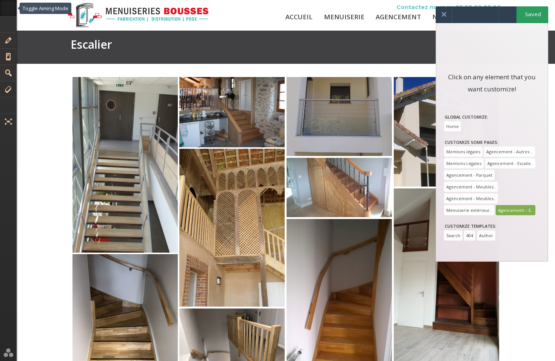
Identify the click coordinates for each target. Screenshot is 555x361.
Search (453, 235)
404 (469, 235)
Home (452, 126)
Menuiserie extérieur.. (469, 210)
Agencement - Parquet (469, 175)
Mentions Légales (463, 163)
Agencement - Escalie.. (510, 163)
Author (486, 235)
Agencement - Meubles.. (471, 187)
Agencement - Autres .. (509, 151)
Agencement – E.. (515, 210)
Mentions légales (463, 151)
